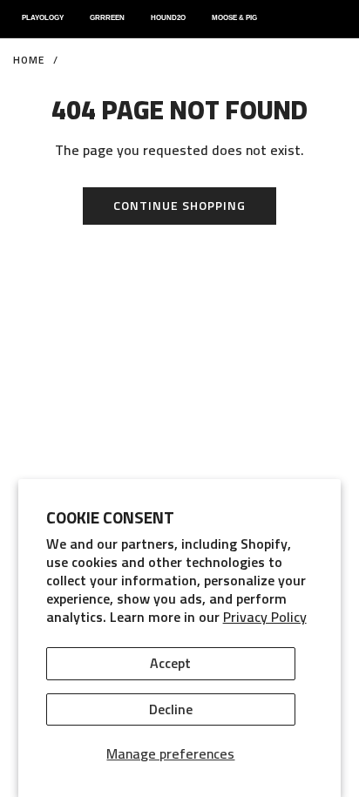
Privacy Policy (265, 617)
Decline (171, 709)
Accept (170, 662)
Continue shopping (179, 205)
